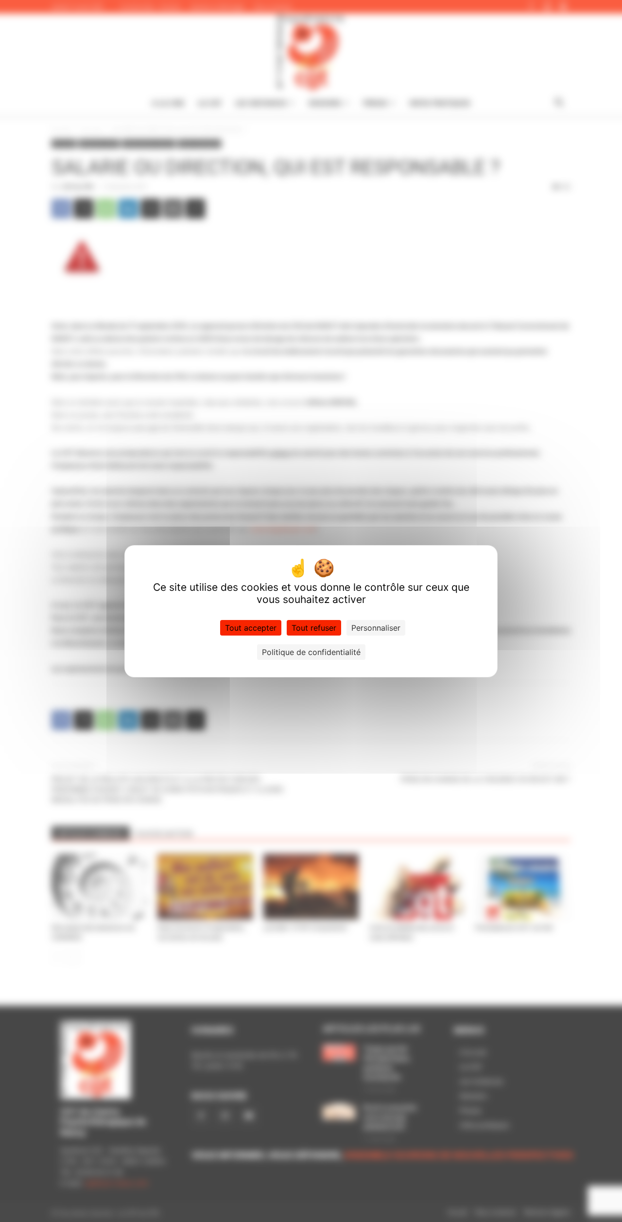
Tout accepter (250, 628)
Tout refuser (314, 628)
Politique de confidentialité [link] (311, 652)
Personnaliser (375, 628)
